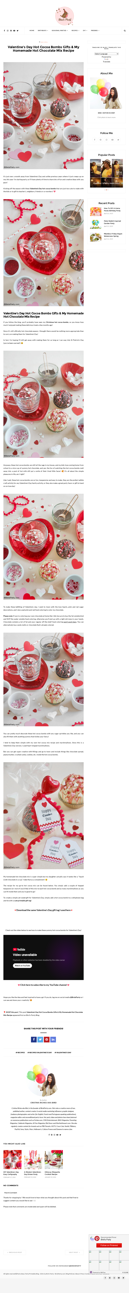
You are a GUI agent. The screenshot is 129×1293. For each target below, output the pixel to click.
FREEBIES (94, 30)
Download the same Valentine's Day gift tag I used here (43, 910)
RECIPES (75, 30)
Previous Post (15, 1252)
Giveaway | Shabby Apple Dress (106, 183)
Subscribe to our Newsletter (100, 1274)
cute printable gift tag (22, 900)
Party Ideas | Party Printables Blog (28, 1274)
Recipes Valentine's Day (40, 1052)
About (77, 1274)
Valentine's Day (63, 1052)
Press (82, 1274)
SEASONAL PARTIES (59, 30)
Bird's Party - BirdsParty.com (55, 1274)
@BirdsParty (75, 1266)
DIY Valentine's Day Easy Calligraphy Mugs (11, 1174)
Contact (87, 1274)
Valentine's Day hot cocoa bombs (43, 188)
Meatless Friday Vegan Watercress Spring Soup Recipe (113, 236)
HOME (32, 30)
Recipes (44, 42)
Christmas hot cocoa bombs (57, 322)
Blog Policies (70, 1274)
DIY (84, 30)
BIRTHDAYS (42, 30)
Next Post (73, 1252)
